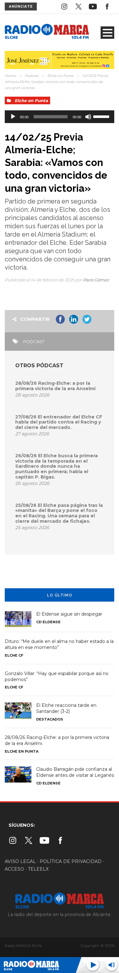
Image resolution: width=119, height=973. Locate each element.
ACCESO (14, 869)
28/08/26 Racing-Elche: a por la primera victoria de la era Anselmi (55, 385)
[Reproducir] (13, 117)
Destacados (49, 719)
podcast (33, 341)
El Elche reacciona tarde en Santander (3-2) (66, 708)
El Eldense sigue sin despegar (69, 614)
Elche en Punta (60, 75)
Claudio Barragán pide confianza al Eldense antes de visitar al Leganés (75, 772)
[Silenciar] (88, 117)
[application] (59, 116)
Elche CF (14, 655)
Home (10, 75)
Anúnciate (21, 6)
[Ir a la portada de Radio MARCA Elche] (47, 32)
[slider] (102, 116)
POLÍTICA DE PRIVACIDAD (71, 861)
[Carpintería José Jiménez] (59, 59)
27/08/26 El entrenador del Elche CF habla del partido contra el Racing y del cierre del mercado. (58, 422)
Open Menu (107, 32)
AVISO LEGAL (20, 861)
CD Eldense (48, 622)
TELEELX (38, 869)
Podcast (31, 75)
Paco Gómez (96, 279)
